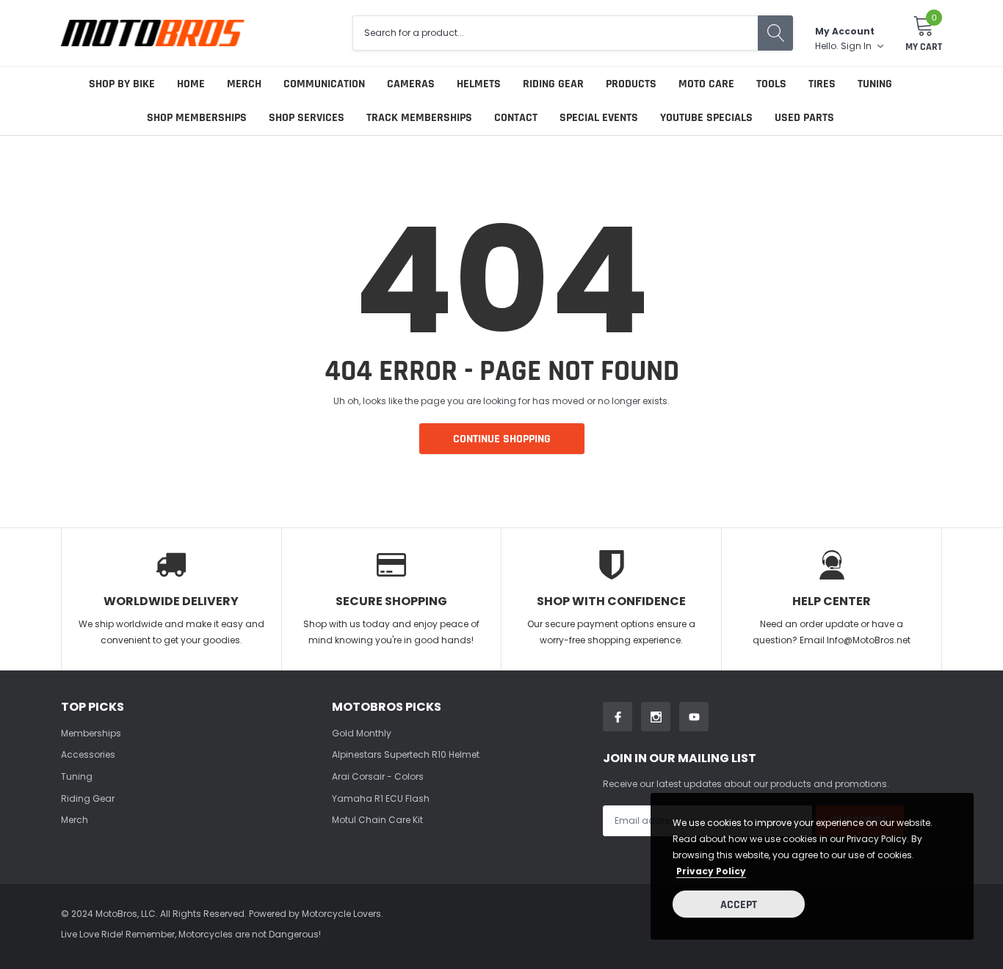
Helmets (479, 84)
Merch (244, 84)
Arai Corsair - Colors (378, 776)
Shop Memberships (197, 117)
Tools (771, 84)
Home (191, 84)
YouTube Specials (706, 117)
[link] (617, 716)
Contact (515, 117)
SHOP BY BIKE (122, 84)
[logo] (153, 32)
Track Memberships (419, 117)
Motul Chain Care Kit (377, 819)
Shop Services (306, 117)
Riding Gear (553, 84)
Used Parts (804, 117)
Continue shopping (502, 439)
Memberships (91, 733)
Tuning (875, 84)
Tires (822, 84)
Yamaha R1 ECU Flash (381, 798)
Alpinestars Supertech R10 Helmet (405, 754)
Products (631, 84)
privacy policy (711, 871)
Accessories (88, 754)
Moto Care (706, 84)
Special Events (599, 117)
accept (738, 905)
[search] (775, 33)
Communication (324, 84)
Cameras (411, 84)
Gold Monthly (361, 733)
